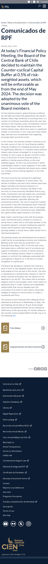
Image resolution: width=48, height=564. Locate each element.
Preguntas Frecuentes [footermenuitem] (12, 496)
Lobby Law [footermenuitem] (7, 455)
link (14, 316)
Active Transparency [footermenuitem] (11, 447)
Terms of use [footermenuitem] (8, 511)
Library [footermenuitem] (6, 408)
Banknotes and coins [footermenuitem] (12, 390)
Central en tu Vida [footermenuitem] (10, 384)
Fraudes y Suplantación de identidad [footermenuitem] (18, 501)
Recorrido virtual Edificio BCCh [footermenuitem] (16, 425)
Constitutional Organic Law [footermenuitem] (14, 460)
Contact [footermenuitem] (6, 483)
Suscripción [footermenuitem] (8, 506)
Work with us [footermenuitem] (8, 442)
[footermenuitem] (5, 523)
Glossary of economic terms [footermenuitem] (15, 478)
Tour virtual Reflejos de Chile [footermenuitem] (15, 437)
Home (3, 22)
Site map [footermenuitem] (6, 515)
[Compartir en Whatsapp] (42, 369)
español (44, 2)
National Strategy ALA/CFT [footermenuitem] (14, 466)
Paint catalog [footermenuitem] (8, 419)
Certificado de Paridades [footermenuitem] (13, 472)
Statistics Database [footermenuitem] (11, 402)
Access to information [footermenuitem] (12, 451)
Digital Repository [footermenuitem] (10, 414)
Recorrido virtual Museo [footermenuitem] (13, 431)
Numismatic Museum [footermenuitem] (12, 396)
